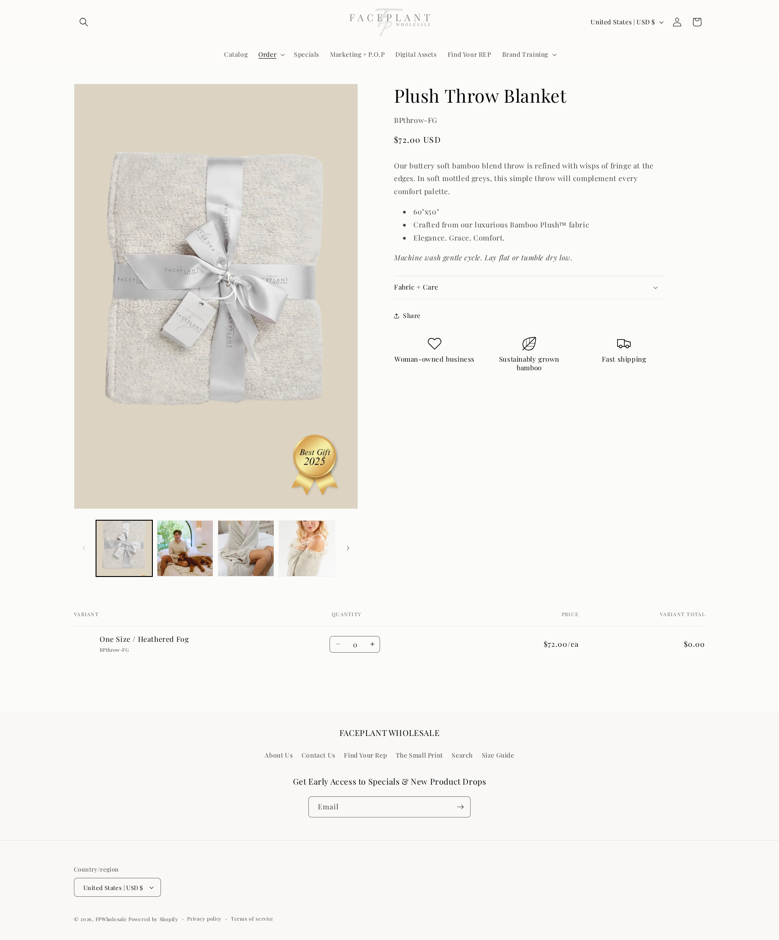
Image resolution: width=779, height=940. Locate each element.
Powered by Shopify (153, 919)
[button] (84, 22)
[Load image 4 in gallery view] (307, 548)
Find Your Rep (365, 755)
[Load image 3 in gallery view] (246, 548)
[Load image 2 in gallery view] (185, 548)
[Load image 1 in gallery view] (124, 548)
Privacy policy (204, 918)
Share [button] (412, 315)
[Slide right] (348, 548)
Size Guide (498, 755)
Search (462, 755)
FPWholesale (111, 919)
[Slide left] (84, 548)
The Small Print (419, 755)
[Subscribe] (460, 806)
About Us (279, 755)
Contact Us (318, 755)
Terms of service (252, 918)
